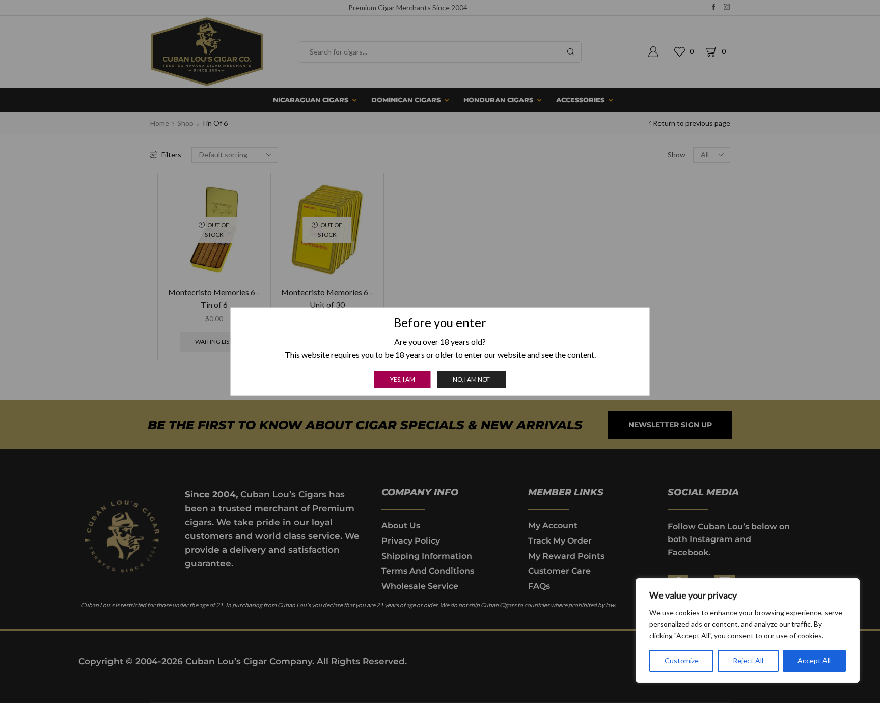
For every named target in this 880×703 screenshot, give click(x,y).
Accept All (814, 660)
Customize (682, 660)
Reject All (748, 660)
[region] (748, 630)
